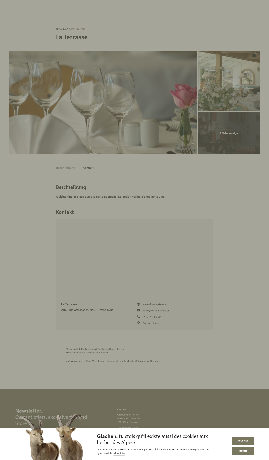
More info (119, 453)
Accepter (243, 441)
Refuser (243, 451)
